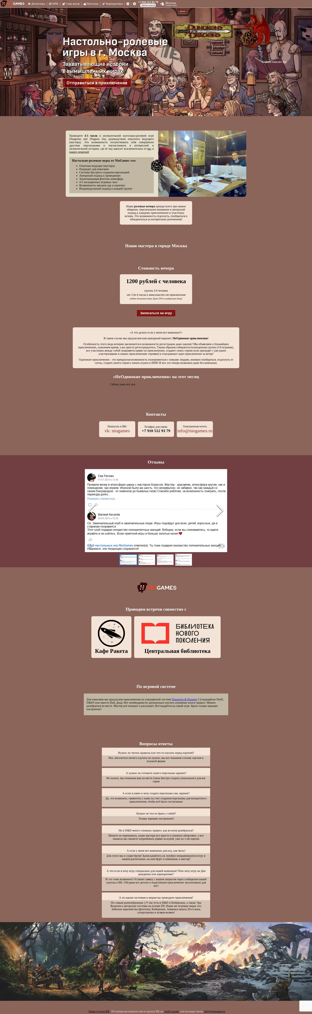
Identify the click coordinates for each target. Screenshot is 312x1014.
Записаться (148, 5)
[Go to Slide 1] (128, 559)
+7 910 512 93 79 (148, 2)
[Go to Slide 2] (147, 560)
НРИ (55, 3)
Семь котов (73, 3)
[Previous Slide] (92, 511)
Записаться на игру (156, 313)
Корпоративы (114, 3)
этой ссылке (171, 1011)
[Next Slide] (220, 511)
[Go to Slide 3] (165, 560)
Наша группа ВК (99, 1011)
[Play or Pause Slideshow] (91, 545)
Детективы (38, 3)
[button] (156, 510)
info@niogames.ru (195, 430)
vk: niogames (117, 430)
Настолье (92, 3)
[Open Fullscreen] (221, 545)
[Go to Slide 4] (184, 559)
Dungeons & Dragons (184, 699)
